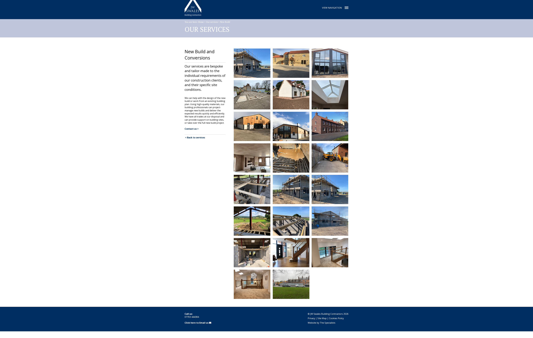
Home (201, 22)
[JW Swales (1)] (330, 126)
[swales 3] (252, 284)
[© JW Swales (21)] (252, 126)
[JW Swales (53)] (330, 221)
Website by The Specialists (321, 322)
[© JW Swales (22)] (291, 126)
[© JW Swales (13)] (252, 94)
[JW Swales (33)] (252, 158)
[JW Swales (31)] (330, 158)
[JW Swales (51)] (252, 221)
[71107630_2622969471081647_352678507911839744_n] (252, 252)
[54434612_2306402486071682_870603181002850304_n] (291, 252)
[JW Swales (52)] (291, 221)
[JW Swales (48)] (252, 189)
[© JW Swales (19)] (330, 94)
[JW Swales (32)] (291, 158)
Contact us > (192, 128)
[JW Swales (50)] (330, 189)
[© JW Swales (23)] (252, 63)
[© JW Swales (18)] (291, 94)
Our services (212, 22)
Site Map (322, 318)
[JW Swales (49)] (291, 189)
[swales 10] (291, 284)
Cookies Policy (336, 318)
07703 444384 (192, 316)
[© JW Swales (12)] (291, 63)
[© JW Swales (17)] (330, 63)
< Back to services (195, 137)
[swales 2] (330, 252)
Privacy (311, 318)
